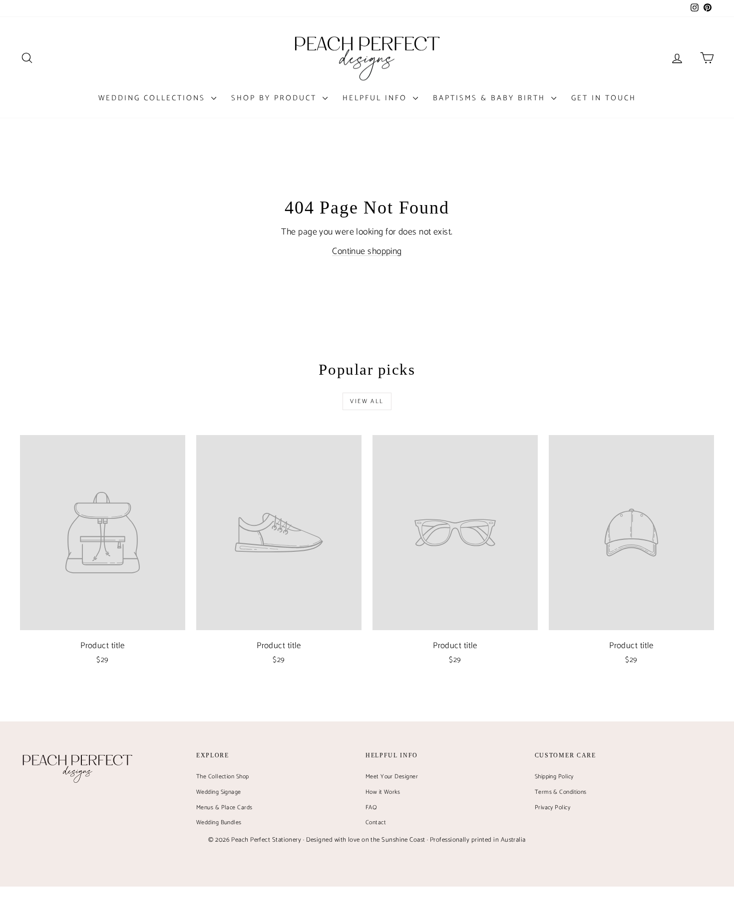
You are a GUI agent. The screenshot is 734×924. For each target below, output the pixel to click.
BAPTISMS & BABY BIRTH (491, 98)
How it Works (383, 792)
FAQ (371, 807)
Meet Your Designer (392, 776)
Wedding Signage (218, 792)
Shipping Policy (554, 776)
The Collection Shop (222, 776)
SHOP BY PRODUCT (275, 98)
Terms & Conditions (561, 792)
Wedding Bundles (219, 822)
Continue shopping (367, 251)
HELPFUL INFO (376, 98)
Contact (376, 822)
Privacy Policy (552, 807)
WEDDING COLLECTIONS (153, 98)
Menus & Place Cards (224, 807)
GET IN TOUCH (603, 98)
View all (366, 401)
